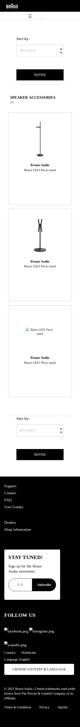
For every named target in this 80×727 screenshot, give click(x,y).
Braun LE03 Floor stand (40, 170)
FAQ (8, 500)
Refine (40, 75)
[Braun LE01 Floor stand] (40, 331)
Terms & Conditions (17, 707)
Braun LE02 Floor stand (40, 266)
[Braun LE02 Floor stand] (40, 235)
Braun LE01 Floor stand (40, 362)
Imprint (62, 707)
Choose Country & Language (39, 669)
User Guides (13, 507)
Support (10, 486)
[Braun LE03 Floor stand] (40, 139)
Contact (10, 493)
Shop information (17, 529)
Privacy (44, 707)
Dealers (10, 522)
